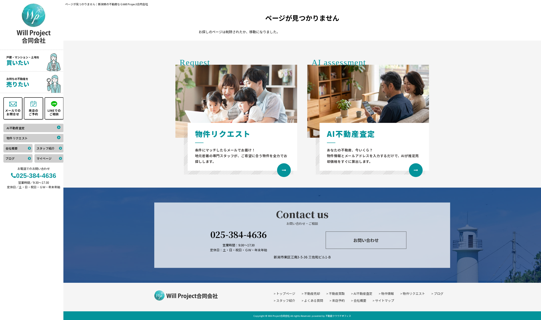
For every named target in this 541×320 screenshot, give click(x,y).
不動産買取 (337, 293)
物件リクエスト (414, 293)
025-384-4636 (238, 234)
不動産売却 (312, 293)
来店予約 (338, 300)
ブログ (438, 293)
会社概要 (360, 300)
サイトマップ (384, 300)
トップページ (285, 293)
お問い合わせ (366, 240)
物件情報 (387, 293)
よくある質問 (313, 300)
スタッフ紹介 (285, 300)
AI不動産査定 (363, 293)
